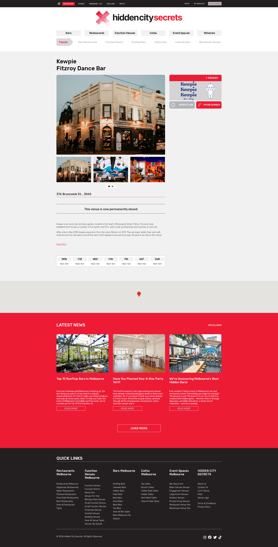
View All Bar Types (121, 511)
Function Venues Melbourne (92, 474)
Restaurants (96, 32)
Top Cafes (145, 484)
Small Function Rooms (95, 503)
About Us (202, 484)
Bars (68, 32)
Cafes (153, 32)
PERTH (122, 4)
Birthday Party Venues (95, 499)
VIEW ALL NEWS (215, 325)
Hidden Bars (118, 491)
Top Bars (117, 508)
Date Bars (117, 494)
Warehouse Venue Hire (179, 508)
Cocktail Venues (92, 513)
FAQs (200, 494)
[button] (139, 294)
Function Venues (125, 32)
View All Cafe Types (150, 501)
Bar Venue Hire (176, 484)
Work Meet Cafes (149, 498)
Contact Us (203, 487)
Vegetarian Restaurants (67, 487)
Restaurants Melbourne (65, 472)
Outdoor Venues (176, 498)
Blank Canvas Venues (179, 487)
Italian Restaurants (65, 491)
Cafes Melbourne (148, 472)
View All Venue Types (94, 520)
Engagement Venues (179, 491)
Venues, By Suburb (93, 524)
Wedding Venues (92, 517)
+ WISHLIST (212, 78)
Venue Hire (160, 42)
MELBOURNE (68, 4)
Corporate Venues (93, 510)
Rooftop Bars (139, 42)
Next (161, 115)
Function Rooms (114, 42)
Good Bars (118, 501)
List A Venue (203, 491)
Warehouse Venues (210, 42)
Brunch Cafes (147, 487)
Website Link (186, 104)
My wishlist (199, 4)
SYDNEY (81, 4)
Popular (63, 42)
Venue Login (203, 498)
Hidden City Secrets (207, 472)
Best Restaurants (87, 42)
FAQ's (187, 4)
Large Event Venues (178, 494)
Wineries (209, 32)
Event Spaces (181, 32)
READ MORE (71, 408)
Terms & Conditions (207, 503)
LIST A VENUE (214, 4)
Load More (139, 428)
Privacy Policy (204, 507)
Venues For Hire (92, 496)
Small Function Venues (95, 506)
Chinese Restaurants (66, 494)
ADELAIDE (111, 4)
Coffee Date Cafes (149, 491)
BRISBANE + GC (95, 4)
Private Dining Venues (179, 501)
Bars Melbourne (124, 471)
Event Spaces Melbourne (179, 472)
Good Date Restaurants (67, 498)
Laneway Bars (183, 42)
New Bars (117, 498)
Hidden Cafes (147, 494)
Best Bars (117, 505)
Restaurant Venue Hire (179, 505)
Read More (61, 244)
